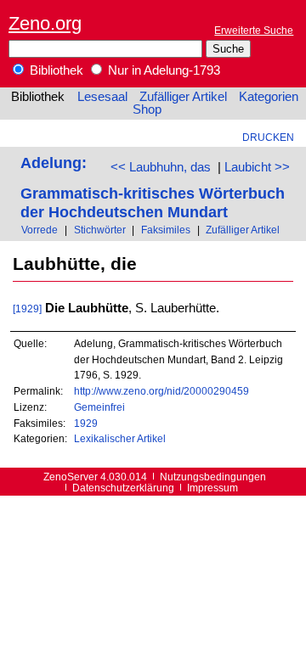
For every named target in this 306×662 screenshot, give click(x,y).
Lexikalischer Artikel (120, 438)
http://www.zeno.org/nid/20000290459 (161, 390)
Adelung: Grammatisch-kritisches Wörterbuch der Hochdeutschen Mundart (152, 187)
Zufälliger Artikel (183, 97)
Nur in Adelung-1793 (162, 70)
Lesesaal (102, 97)
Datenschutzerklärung (123, 487)
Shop (147, 109)
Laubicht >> (257, 167)
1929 (86, 423)
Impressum (212, 487)
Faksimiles (165, 229)
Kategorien (268, 97)
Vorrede (39, 229)
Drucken (268, 137)
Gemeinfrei (99, 406)
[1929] (27, 308)
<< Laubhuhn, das (160, 167)
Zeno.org (45, 23)
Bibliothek (54, 70)
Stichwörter (100, 229)
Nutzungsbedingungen (213, 476)
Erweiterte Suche (253, 30)
